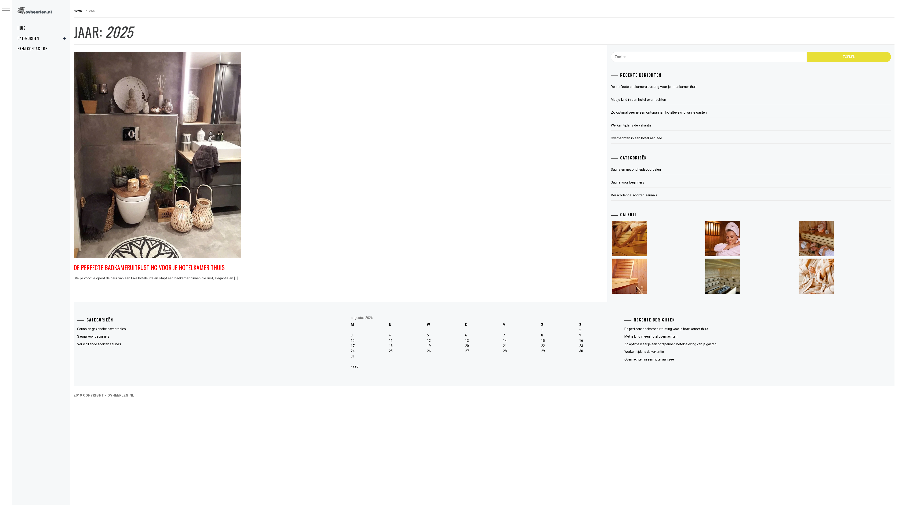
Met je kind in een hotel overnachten (638, 99)
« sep (354, 366)
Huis (21, 28)
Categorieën (28, 38)
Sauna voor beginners (627, 182)
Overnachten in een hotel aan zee (636, 138)
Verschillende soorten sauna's (634, 195)
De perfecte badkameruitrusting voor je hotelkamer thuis (149, 267)
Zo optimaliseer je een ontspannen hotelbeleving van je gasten (659, 112)
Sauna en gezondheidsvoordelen (636, 169)
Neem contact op (32, 48)
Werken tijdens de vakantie (631, 125)
